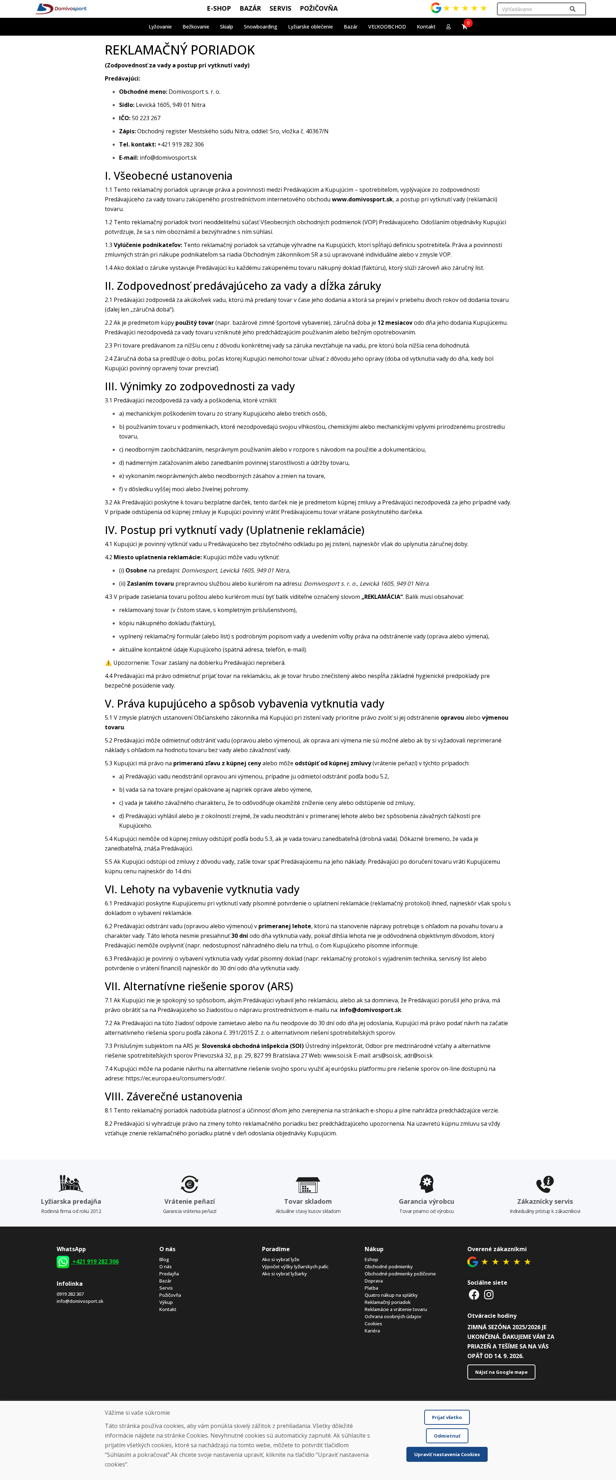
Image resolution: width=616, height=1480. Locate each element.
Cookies (373, 1323)
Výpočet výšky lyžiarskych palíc (295, 1266)
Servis (166, 1288)
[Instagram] (489, 1294)
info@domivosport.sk (80, 1301)
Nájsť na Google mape (501, 1372)
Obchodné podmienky (389, 1266)
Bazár (165, 1281)
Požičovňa (170, 1295)
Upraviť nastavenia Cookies (447, 1454)
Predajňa (169, 1273)
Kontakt (426, 26)
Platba (371, 1288)
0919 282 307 (70, 1294)
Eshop (371, 1259)
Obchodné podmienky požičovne (400, 1273)
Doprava (374, 1281)
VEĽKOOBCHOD (387, 26)
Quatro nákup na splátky (391, 1295)
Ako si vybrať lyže (280, 1259)
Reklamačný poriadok (388, 1302)
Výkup (166, 1302)
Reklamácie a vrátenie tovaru (396, 1309)
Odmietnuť (447, 1436)
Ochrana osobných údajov (393, 1316)
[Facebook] (474, 1294)
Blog (164, 1259)
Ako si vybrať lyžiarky (284, 1273)
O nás (165, 1266)
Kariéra (372, 1330)
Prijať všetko (447, 1417)
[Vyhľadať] (572, 9)
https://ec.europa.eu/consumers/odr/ (175, 1078)
